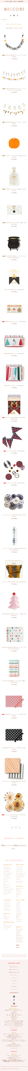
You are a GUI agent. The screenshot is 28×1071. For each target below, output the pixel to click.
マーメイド (18, 908)
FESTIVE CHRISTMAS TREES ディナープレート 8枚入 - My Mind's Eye (14, 648)
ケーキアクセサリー (7, 910)
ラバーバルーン (7, 881)
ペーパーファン (7, 876)
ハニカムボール (7, 871)
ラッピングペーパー (20, 888)
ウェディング (18, 921)
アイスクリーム (19, 913)
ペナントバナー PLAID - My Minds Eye (15, 451)
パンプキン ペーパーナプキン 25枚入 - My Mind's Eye (15, 156)
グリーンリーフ (19, 882)
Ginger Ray (18, 932)
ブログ (14, 983)
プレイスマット (7, 908)
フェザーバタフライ (7, 890)
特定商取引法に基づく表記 (14, 972)
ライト (5, 882)
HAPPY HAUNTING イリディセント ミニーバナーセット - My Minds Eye (15, 89)
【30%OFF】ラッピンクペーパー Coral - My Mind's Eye (15, 715)
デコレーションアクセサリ (9, 889)
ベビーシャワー (19, 919)
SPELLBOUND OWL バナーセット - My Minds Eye (15, 123)
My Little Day (19, 940)
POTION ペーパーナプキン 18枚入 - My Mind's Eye (15, 190)
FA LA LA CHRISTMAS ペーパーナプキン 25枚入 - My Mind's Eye (14, 681)
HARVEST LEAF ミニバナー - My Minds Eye (15, 321)
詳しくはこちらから (14, 1027)
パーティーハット (7, 917)
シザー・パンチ (19, 871)
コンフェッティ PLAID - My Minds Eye (15, 483)
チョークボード (7, 887)
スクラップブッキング (20, 873)
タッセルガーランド (7, 868)
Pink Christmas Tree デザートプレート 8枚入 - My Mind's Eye (14, 614)
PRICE (16, 28)
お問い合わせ (14, 986)
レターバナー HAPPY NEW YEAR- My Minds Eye (14, 582)
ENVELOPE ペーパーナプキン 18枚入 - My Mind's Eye (15, 223)
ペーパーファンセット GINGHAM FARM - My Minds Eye (14, 515)
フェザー (18, 879)
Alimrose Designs (19, 938)
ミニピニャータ (19, 868)
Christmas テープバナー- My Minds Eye (14, 385)
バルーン (5, 879)
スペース (18, 905)
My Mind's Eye (4, 19)
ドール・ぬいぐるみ (7, 925)
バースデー (18, 902)
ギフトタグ (18, 894)
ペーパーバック (19, 891)
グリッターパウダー (20, 876)
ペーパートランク (7, 927)
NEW (20, 28)
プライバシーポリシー (14, 975)
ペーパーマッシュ (19, 866)
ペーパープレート (7, 902)
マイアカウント (14, 977)
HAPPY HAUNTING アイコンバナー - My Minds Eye (15, 56)
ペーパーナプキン (7, 905)
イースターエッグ (19, 881)
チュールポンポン (7, 874)
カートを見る (14, 980)
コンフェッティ (7, 884)
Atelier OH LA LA (19, 941)
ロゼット (5, 915)
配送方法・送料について (14, 969)
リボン (17, 896)
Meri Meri (18, 933)
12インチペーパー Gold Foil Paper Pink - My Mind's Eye (14, 782)
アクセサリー (6, 918)
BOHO (17, 916)
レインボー (18, 910)
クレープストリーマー (20, 874)
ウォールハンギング (7, 892)
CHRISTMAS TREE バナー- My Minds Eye (14, 353)
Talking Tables (19, 935)
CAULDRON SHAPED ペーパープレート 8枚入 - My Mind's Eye (15, 256)
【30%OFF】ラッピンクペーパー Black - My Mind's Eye (14, 748)
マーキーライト (7, 866)
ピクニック (18, 918)
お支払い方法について (14, 966)
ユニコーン (18, 903)
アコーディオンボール (8, 873)
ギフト (5, 924)
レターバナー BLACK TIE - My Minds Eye (14, 289)
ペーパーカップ (7, 903)
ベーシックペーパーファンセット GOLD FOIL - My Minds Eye (15, 815)
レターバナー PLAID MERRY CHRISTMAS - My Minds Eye (15, 418)
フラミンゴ (18, 911)
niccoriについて (14, 989)
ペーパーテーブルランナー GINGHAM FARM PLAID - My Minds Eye (14, 549)
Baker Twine (18, 889)
